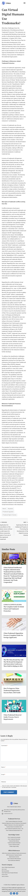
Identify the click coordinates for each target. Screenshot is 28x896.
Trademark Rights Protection (9, 515)
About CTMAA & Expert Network (8, 867)
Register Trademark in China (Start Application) (14, 825)
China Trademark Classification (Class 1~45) (14, 828)
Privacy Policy (4, 874)
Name (3, 767)
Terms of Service (5, 876)
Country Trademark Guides (14, 844)
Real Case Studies (5, 871)
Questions (10, 508)
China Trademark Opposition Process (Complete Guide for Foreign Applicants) (13, 635)
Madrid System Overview (14, 856)
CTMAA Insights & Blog (14, 846)
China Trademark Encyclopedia (14, 837)
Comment (4, 745)
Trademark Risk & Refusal (14, 841)
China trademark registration (15, 887)
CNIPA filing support (7, 889)
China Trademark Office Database (14, 858)
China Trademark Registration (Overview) (14, 821)
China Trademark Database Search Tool (14, 830)
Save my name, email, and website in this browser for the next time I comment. (14, 786)
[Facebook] (11, 893)
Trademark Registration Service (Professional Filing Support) (14, 823)
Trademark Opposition (8, 511)
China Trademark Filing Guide (14, 839)
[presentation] (14, 559)
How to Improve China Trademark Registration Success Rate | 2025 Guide (12, 691)
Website (3, 782)
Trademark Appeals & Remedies (14, 842)
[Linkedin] (17, 893)
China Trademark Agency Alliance (14, 806)
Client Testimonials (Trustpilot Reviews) (10, 872)
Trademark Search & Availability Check (14, 826)
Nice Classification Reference (14, 860)
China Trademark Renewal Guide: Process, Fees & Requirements (12, 717)
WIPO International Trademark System (14, 855)
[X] (14, 893)
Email (3, 774)
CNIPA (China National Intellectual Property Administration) (14, 853)
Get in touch (4, 869)
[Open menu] (24, 3)
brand (4, 508)
